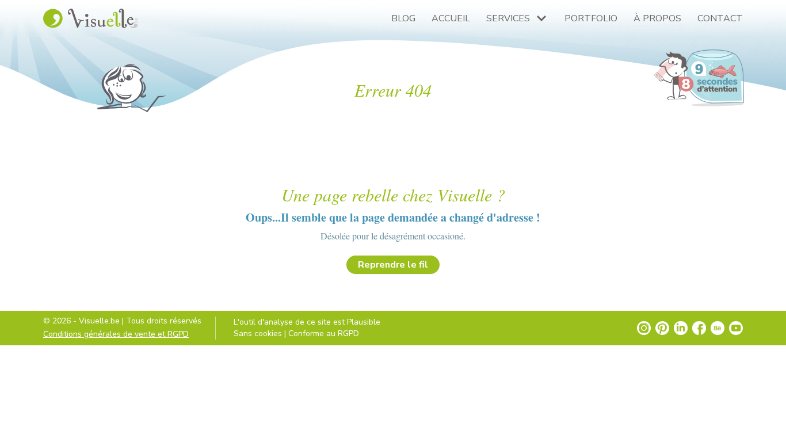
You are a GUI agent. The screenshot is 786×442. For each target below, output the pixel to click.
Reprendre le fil (393, 264)
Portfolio (590, 18)
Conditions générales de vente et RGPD (116, 334)
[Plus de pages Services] (541, 18)
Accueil (451, 18)
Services (508, 18)
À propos (657, 18)
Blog (403, 18)
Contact (720, 18)
